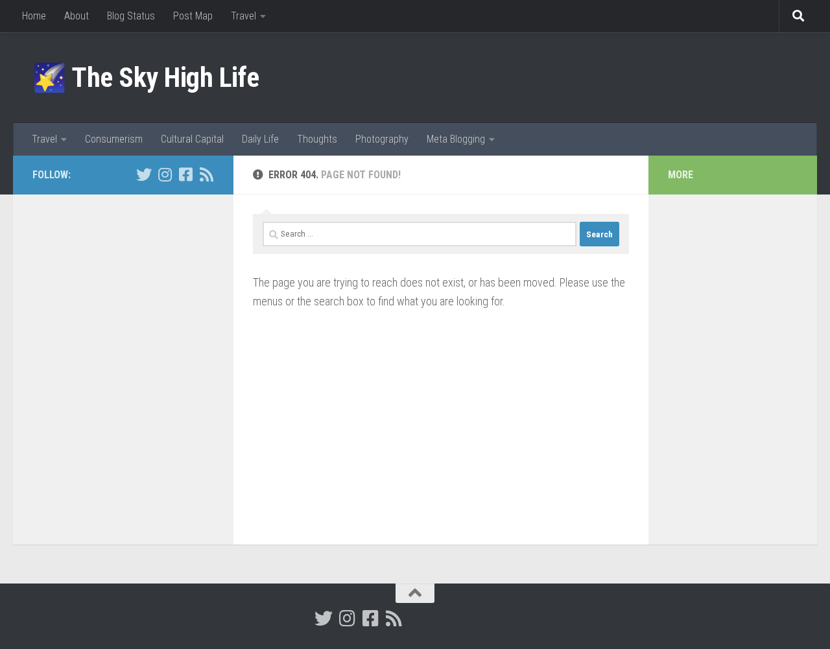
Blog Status (131, 16)
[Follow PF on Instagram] (164, 174)
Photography (382, 139)
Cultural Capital (192, 139)
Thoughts (317, 139)
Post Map (193, 16)
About (76, 16)
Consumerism (114, 139)
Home (34, 16)
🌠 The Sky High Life (145, 77)
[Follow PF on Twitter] (144, 174)
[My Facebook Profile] (185, 174)
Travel (243, 16)
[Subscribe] (206, 174)
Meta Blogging (456, 139)
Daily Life (260, 139)
